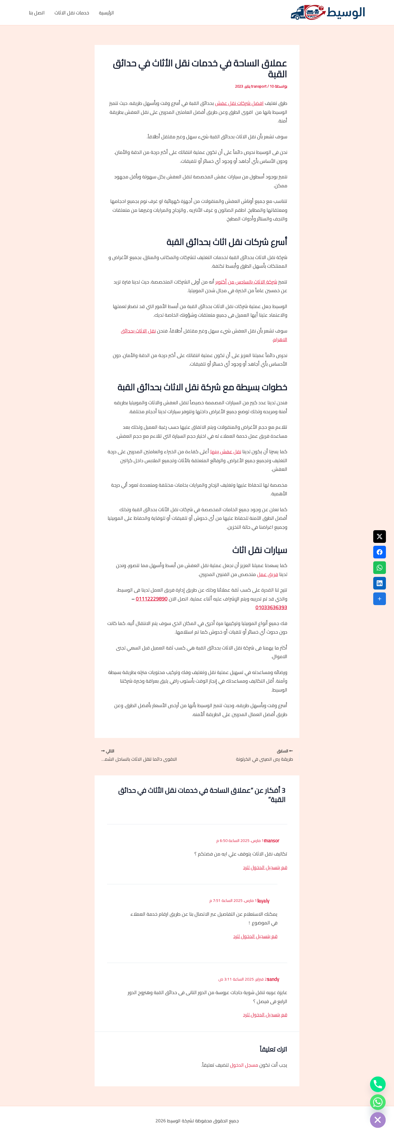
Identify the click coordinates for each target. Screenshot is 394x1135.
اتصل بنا (37, 12)
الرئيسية (106, 12)
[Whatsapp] (378, 1102)
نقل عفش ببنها (225, 451)
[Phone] (378, 1084)
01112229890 (152, 598)
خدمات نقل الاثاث (72, 12)
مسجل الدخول (244, 1065)
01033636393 (271, 607)
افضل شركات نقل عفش (239, 103)
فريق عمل (267, 574)
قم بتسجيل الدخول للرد (265, 867)
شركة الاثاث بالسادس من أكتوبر (246, 281)
